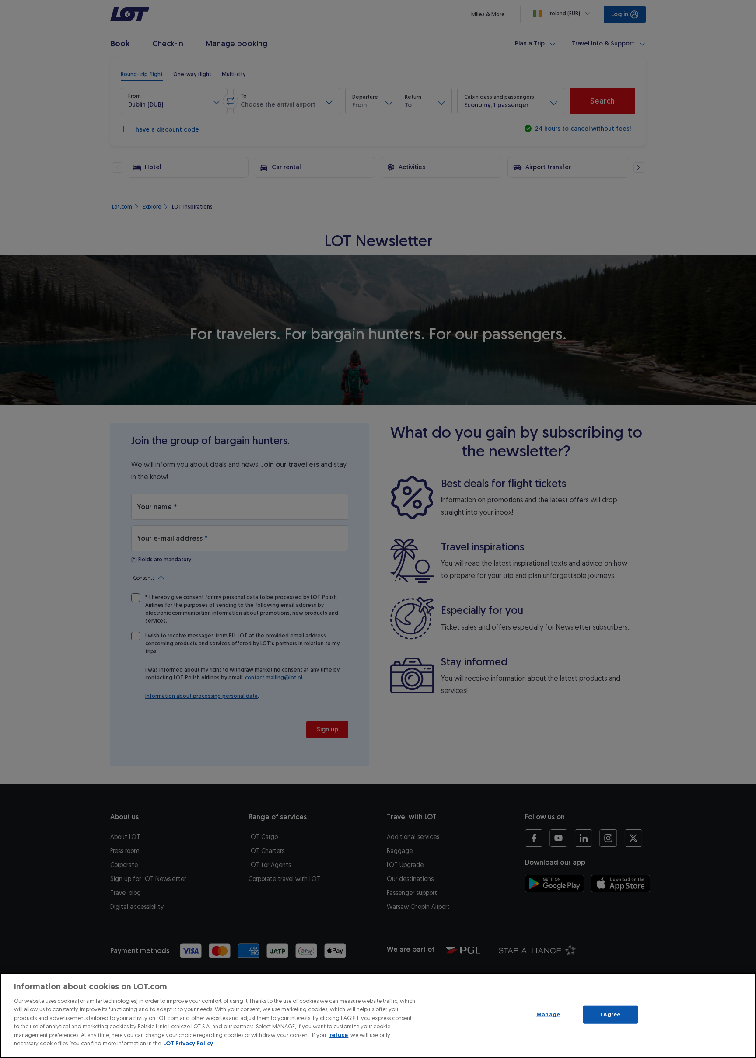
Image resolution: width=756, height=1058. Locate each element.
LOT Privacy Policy (188, 1043)
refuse (338, 1035)
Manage (548, 1014)
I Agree (610, 1014)
